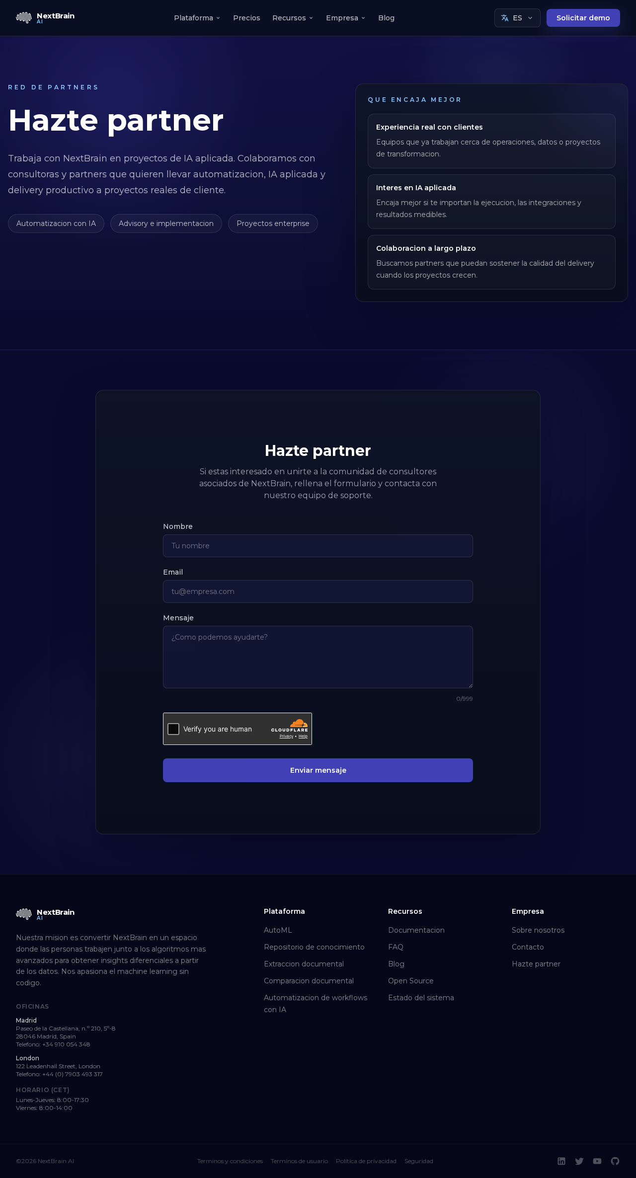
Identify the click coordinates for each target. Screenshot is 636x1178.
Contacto (528, 947)
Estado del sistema (421, 997)
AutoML (278, 930)
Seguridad (418, 1161)
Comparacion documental (309, 980)
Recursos (289, 17)
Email (173, 572)
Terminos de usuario (299, 1161)
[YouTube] (597, 1161)
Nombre (178, 526)
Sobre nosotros (538, 930)
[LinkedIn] (561, 1161)
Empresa (342, 17)
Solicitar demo (583, 17)
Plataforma (193, 17)
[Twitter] (579, 1161)
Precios (246, 17)
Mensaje (178, 617)
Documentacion (416, 930)
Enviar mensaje (318, 770)
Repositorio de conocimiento (314, 947)
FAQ (395, 947)
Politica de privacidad (366, 1161)
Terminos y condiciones (230, 1161)
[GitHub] (615, 1161)
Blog (386, 17)
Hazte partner (536, 963)
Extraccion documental (304, 963)
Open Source (411, 980)
